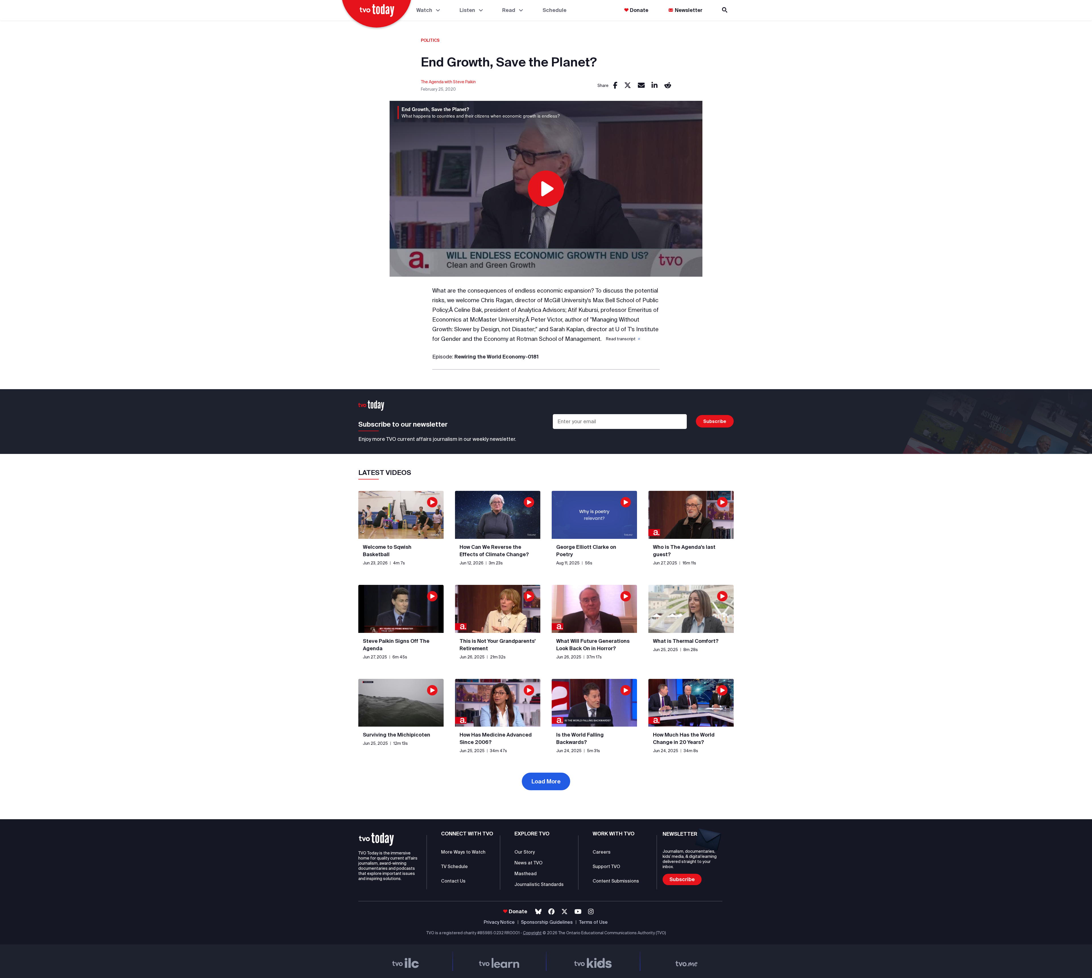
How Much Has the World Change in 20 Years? (684, 738)
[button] (622, 339)
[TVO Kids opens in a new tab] (593, 961)
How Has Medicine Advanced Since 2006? (496, 738)
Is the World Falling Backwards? (580, 738)
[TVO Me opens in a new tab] (687, 961)
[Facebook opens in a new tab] (551, 911)
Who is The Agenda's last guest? (684, 550)
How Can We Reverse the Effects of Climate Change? (494, 550)
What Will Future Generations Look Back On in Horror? (593, 644)
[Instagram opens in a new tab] (591, 911)
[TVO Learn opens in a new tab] (499, 961)
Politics (430, 40)
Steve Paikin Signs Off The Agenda (396, 644)
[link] (615, 85)
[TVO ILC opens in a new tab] (405, 961)
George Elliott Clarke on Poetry (586, 550)
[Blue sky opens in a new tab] (538, 911)
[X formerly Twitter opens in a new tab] (564, 911)
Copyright (532, 933)
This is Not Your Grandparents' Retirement (497, 644)
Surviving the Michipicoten (396, 735)
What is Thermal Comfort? (686, 641)
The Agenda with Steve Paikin (448, 82)
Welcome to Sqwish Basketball (387, 550)
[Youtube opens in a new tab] (578, 911)
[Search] (725, 10)
